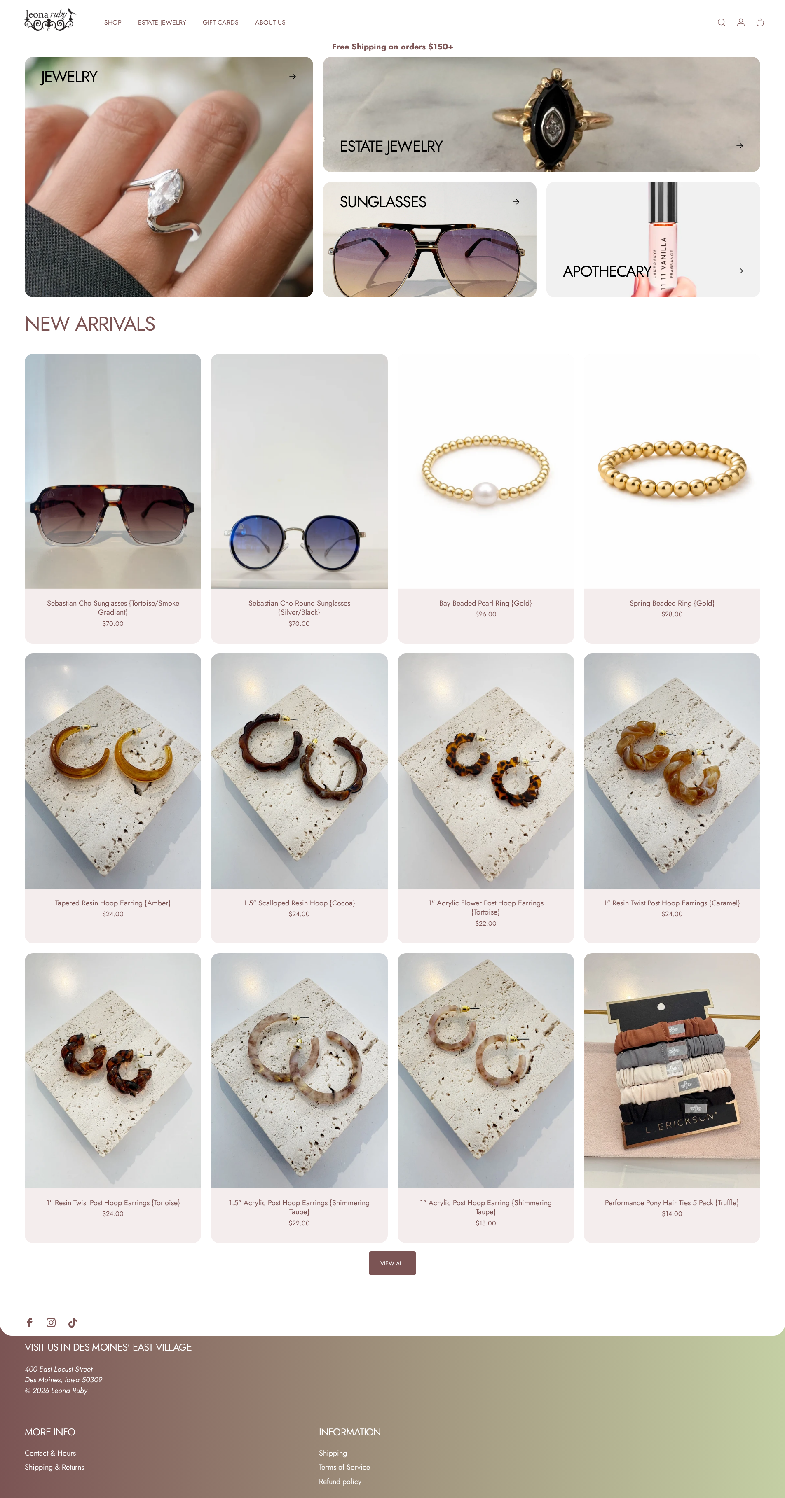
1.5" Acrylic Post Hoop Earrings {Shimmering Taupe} (299, 1207)
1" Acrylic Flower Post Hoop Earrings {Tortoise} (486, 908)
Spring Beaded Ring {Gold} (672, 603)
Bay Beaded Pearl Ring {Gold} (485, 603)
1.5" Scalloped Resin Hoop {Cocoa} (299, 903)
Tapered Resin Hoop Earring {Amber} (113, 903)
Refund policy (340, 1481)
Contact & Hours (50, 1453)
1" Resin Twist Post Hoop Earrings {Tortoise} (113, 1202)
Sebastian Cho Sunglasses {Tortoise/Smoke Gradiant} (113, 608)
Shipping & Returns (54, 1467)
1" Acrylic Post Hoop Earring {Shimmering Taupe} (486, 1207)
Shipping (333, 1453)
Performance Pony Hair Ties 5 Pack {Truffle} (672, 1202)
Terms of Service (344, 1467)
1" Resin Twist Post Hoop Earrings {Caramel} (672, 903)
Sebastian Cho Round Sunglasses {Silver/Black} (299, 608)
